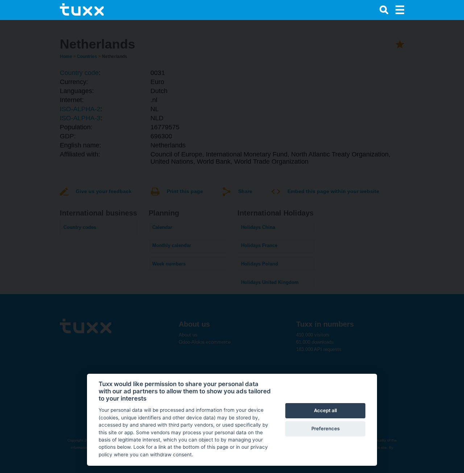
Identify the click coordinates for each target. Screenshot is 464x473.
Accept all (325, 410)
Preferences (325, 428)
